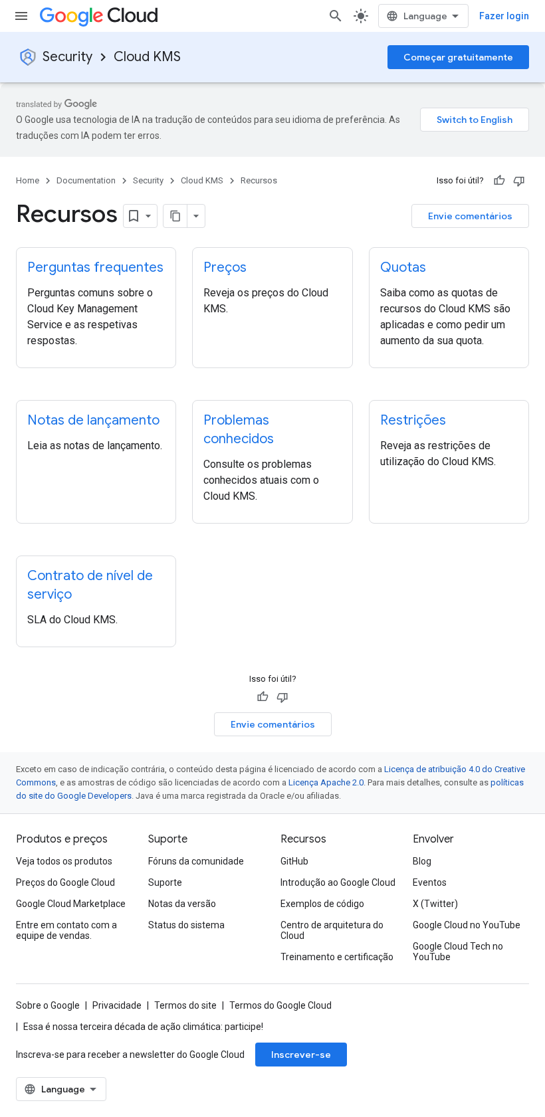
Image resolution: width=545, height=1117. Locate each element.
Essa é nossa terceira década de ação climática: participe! (143, 1026)
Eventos (430, 882)
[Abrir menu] (21, 16)
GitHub (294, 861)
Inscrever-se (301, 1055)
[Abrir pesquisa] (336, 16)
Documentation (86, 180)
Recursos (259, 180)
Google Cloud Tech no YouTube (458, 951)
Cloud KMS (147, 57)
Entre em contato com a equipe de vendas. (66, 930)
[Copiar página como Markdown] (175, 216)
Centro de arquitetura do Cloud (331, 930)
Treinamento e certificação (336, 957)
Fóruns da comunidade (196, 861)
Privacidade (117, 1005)
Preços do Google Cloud (65, 882)
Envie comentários (470, 216)
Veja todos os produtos (64, 861)
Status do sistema (186, 925)
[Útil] (499, 181)
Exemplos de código (322, 903)
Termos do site (185, 1005)
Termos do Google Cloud (280, 1005)
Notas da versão (182, 903)
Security (67, 57)
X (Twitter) (435, 903)
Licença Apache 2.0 (326, 782)
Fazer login (504, 16)
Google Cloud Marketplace (71, 903)
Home (27, 180)
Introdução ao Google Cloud (337, 882)
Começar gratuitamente (458, 57)
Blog (422, 861)
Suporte (165, 882)
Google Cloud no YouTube (466, 925)
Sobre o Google (48, 1005)
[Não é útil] (519, 181)
